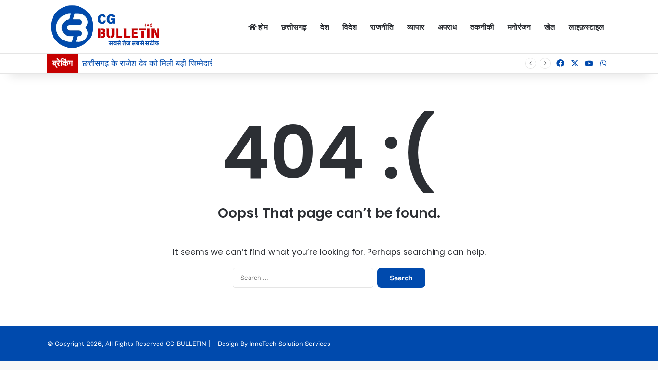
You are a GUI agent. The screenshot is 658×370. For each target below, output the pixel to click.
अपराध (447, 27)
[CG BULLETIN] (105, 27)
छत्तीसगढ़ (294, 27)
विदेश (349, 27)
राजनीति (382, 27)
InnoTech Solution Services (290, 343)
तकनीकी (482, 27)
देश (324, 27)
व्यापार (415, 27)
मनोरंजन (519, 27)
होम (262, 27)
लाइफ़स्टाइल (586, 27)
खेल (549, 27)
